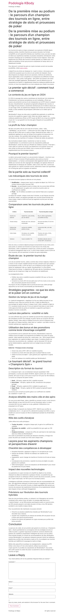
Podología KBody (21, 3)
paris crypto (23, 68)
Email (11, 588)
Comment (12, 561)
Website (11, 594)
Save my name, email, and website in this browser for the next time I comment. (32, 602)
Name (11, 581)
